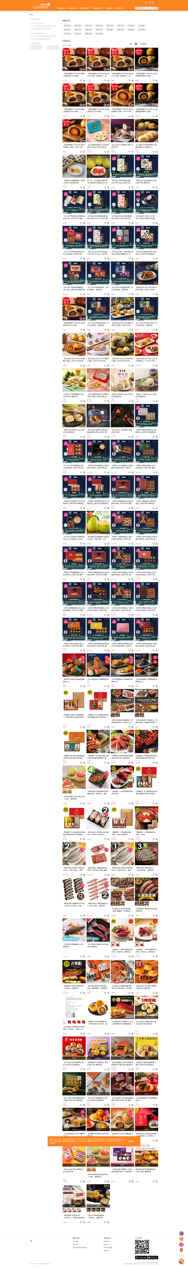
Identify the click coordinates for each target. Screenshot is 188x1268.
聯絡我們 (106, 1250)
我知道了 (131, 1141)
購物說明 (106, 1241)
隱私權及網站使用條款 (80, 1247)
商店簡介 (76, 1244)
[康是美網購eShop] (42, 5)
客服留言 (106, 1244)
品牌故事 (76, 1241)
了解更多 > (52, 1143)
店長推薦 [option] (143, 44)
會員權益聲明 (108, 1247)
